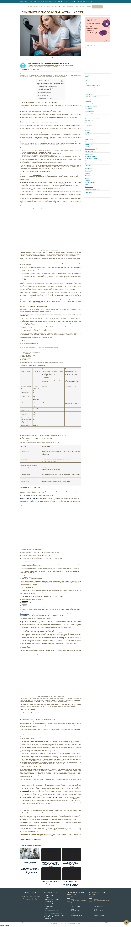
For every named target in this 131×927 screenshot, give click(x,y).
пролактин (24, 603)
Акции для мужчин (89, 80)
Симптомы (87, 125)
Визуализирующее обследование (46, 98)
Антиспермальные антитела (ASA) (29, 498)
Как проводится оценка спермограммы (47, 88)
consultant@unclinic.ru (76, 915)
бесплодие (26, 839)
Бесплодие (87, 94)
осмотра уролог (37, 174)
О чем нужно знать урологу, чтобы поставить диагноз (50, 84)
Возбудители (88, 146)
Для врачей (87, 165)
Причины (87, 122)
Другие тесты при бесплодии (44, 89)
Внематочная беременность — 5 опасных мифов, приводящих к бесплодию (50, 863)
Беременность (88, 92)
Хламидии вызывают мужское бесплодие (30, 861)
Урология (87, 178)
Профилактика (88, 139)
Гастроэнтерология (89, 87)
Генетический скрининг (28, 567)
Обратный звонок (49, 906)
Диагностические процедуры (91, 118)
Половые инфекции (89, 151)
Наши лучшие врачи (50, 903)
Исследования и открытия (91, 158)
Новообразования (89, 186)
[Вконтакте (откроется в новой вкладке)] (109, 1)
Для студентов (88, 168)
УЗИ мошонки (25, 791)
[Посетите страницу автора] (23, 65)
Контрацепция (88, 103)
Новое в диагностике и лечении (92, 160)
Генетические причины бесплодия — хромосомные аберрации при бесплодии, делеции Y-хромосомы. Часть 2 (30, 871)
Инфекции (87, 144)
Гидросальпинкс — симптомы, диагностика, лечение (71, 863)
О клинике (47, 897)
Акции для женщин (89, 77)
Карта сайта (48, 918)
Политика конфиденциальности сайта (54, 912)
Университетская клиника (65, 3)
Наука (86, 163)
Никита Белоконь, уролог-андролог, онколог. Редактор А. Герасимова (48, 63)
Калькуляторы (88, 120)
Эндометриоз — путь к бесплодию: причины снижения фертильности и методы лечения (71, 883)
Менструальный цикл (90, 106)
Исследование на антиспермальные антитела (49, 91)
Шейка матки (88, 108)
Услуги (46, 908)
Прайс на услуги (49, 901)
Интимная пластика (89, 182)
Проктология (88, 170)
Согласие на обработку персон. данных (54, 913)
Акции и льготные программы (52, 899)
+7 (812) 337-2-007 (60, 1)
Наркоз (86, 184)
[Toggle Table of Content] (62, 81)
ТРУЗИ (55, 797)
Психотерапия (88, 173)
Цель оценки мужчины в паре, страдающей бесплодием (51, 83)
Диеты (86, 134)
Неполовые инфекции (90, 148)
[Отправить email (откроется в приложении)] (110, 1)
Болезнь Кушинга (24, 613)
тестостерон (25, 600)
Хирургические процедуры (91, 189)
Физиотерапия (88, 141)
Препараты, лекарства (90, 137)
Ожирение (87, 194)
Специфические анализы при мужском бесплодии (49, 96)
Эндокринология (88, 192)
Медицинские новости (90, 156)
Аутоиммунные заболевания (91, 85)
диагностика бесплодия (35, 839)
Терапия (87, 175)
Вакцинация (87, 132)
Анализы (87, 115)
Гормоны (87, 99)
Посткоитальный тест (44, 95)
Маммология (88, 154)
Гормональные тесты (44, 94)
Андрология (87, 83)
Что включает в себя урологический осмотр (48, 86)
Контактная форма (49, 904)
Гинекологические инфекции (91, 96)
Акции (86, 75)
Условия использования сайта (52, 910)
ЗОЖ (86, 130)
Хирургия (87, 180)
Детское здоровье (89, 111)
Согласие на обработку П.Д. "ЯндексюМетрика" (54, 916)
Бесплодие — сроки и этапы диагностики (50, 882)
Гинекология (87, 90)
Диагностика (88, 113)
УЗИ (86, 127)
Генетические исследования (45, 92)
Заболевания (88, 101)
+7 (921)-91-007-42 (70, 1)
